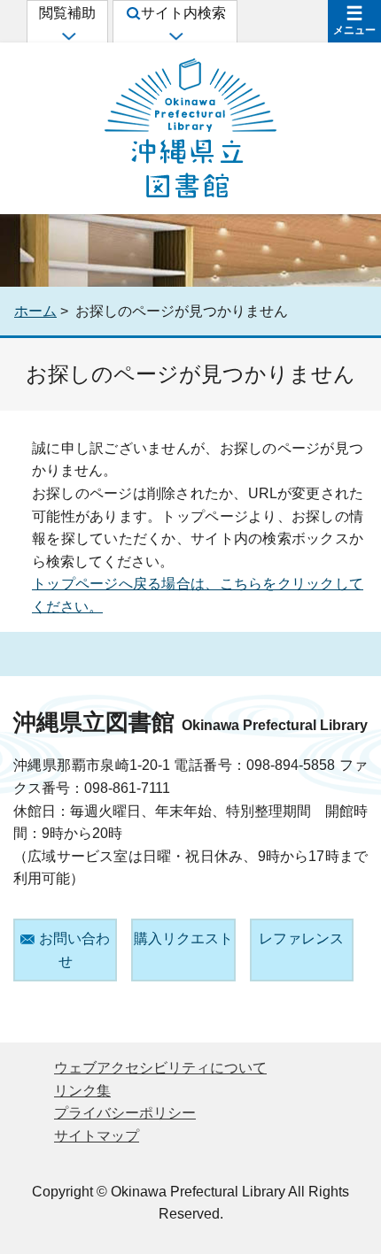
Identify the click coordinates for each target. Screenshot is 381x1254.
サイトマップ (96, 1135)
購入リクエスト (183, 938)
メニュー (354, 30)
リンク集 (82, 1090)
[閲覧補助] (67, 35)
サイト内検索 (183, 12)
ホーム (35, 311)
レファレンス (301, 938)
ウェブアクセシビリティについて (160, 1067)
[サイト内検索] (175, 35)
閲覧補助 (67, 12)
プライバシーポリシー (125, 1112)
